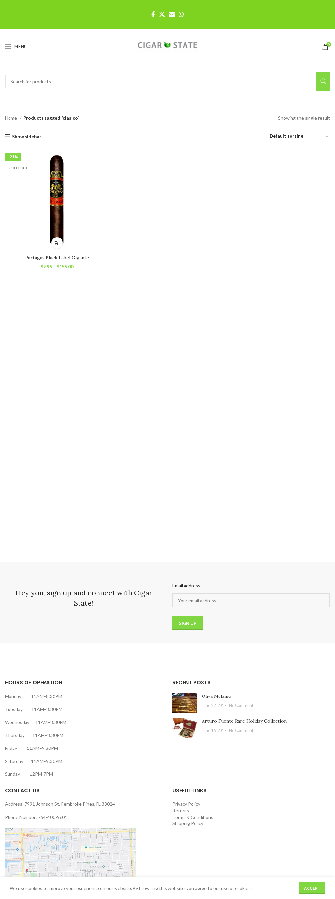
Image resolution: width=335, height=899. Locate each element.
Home (11, 118)
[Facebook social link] (153, 14)
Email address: (187, 585)
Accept (312, 888)
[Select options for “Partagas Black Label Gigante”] (57, 243)
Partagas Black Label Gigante (57, 258)
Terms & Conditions (192, 817)
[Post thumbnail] (184, 703)
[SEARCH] (323, 81)
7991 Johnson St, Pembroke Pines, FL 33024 (70, 804)
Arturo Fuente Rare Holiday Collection (244, 721)
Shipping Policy (187, 823)
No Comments (242, 705)
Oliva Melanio (216, 696)
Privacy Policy (186, 804)
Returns (180, 810)
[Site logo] (167, 46)
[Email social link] (172, 14)
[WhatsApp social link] (181, 14)
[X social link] (162, 14)
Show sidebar (26, 136)
